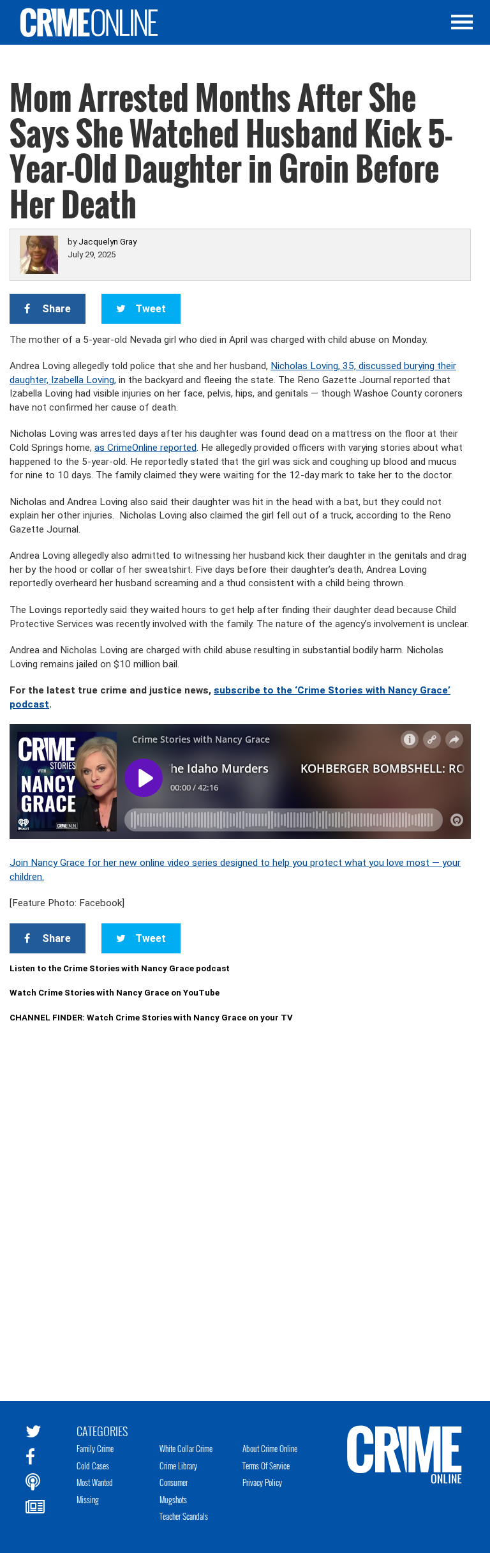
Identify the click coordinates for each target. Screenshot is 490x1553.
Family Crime (95, 1448)
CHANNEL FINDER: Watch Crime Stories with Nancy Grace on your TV (151, 1017)
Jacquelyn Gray (107, 241)
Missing (88, 1499)
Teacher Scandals (184, 1516)
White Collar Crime (186, 1448)
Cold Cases (93, 1465)
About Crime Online (269, 1448)
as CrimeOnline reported (145, 447)
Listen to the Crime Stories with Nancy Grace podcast (120, 968)
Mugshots (173, 1499)
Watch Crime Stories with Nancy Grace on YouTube (114, 992)
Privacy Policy (262, 1482)
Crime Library (178, 1465)
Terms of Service (266, 1465)
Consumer (174, 1482)
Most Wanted (95, 1482)
